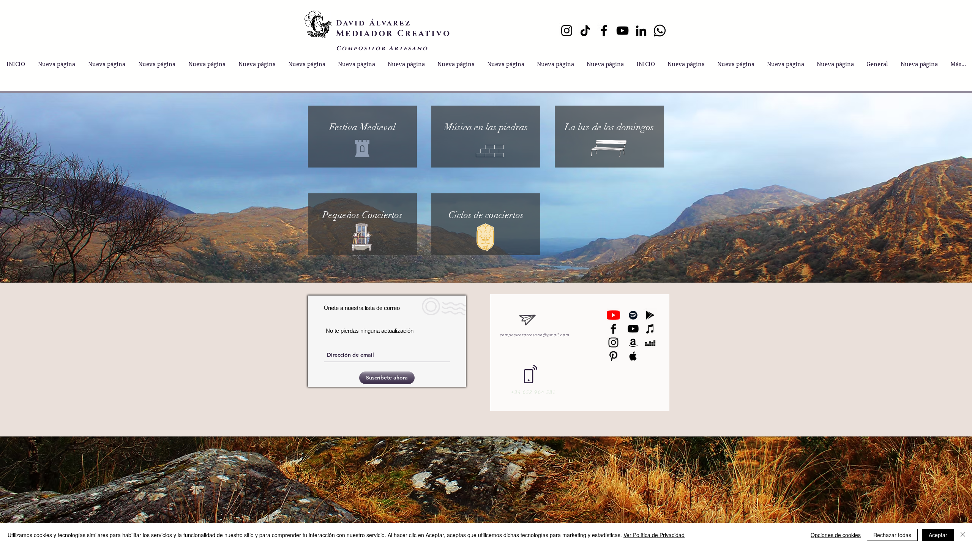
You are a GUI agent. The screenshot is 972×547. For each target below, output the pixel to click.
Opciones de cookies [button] (836, 535)
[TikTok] (585, 30)
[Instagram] (566, 30)
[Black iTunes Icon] (650, 328)
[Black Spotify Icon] (633, 315)
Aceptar (938, 535)
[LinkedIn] (641, 30)
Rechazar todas (892, 535)
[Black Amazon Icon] (633, 342)
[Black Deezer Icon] (650, 342)
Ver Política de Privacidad (654, 535)
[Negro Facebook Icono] (613, 328)
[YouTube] (622, 30)
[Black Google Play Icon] (650, 315)
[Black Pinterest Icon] (613, 356)
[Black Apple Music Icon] (633, 356)
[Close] (962, 535)
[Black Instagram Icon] (613, 342)
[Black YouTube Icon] (633, 328)
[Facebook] (603, 30)
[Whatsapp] (659, 30)
